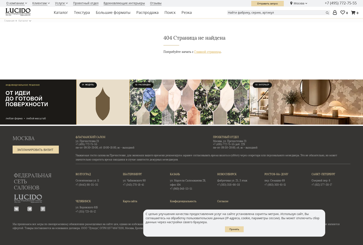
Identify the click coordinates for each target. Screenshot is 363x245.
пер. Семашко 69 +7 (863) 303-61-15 (276, 179)
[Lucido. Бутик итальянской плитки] (26, 12)
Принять (234, 229)
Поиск (170, 12)
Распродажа (147, 12)
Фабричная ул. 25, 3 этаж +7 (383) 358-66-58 (232, 179)
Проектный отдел (86, 3)
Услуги (60, 3)
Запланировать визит (35, 150)
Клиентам (39, 3)
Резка (187, 12)
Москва (299, 3)
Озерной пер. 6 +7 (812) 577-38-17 (323, 179)
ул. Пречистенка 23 (87, 141)
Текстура (82, 12)
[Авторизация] (335, 12)
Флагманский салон (90, 137)
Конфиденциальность (183, 201)
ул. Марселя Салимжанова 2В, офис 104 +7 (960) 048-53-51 (188, 181)
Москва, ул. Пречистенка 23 (229, 141)
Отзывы (156, 3)
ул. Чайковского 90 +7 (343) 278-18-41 (134, 179)
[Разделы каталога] (30, 21)
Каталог (61, 12)
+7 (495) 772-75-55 (341, 3)
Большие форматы (113, 12)
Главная (9, 20)
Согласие (223, 201)
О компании (15, 3)
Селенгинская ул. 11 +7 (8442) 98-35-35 (87, 179)
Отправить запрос (267, 3)
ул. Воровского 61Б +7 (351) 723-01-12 (87, 206)
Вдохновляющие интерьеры (124, 3)
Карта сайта (130, 201)
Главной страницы (207, 52)
